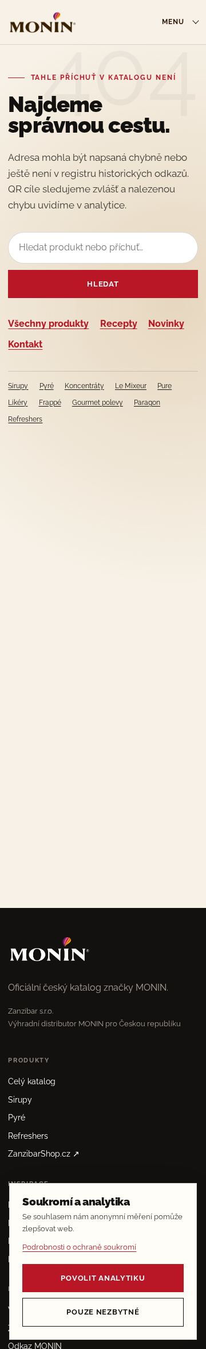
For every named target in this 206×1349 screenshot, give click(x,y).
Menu (173, 22)
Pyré (46, 386)
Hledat (102, 284)
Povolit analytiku (103, 1278)
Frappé (50, 403)
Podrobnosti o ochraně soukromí (79, 1247)
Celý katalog (32, 1081)
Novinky (166, 323)
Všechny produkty (48, 323)
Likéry (17, 403)
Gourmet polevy (97, 403)
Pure (164, 386)
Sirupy (18, 386)
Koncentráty (84, 386)
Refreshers (25, 419)
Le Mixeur (130, 386)
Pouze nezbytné (102, 1312)
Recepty (118, 323)
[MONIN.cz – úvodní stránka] (42, 22)
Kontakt (25, 344)
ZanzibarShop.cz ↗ (44, 1153)
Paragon (147, 403)
